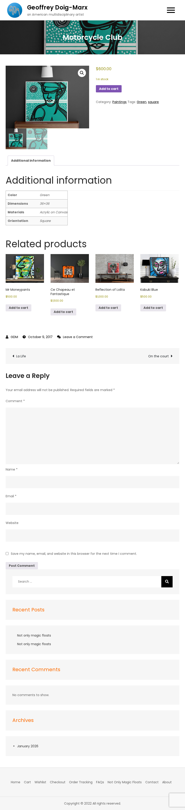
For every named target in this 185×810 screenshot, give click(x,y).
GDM (14, 337)
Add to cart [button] (18, 307)
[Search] (167, 581)
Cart (27, 782)
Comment (15, 401)
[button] (82, 73)
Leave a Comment (78, 337)
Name (12, 469)
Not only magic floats (34, 635)
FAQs (100, 782)
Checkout (57, 782)
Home (15, 782)
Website (12, 523)
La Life (21, 356)
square (153, 102)
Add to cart (108, 89)
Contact (152, 782)
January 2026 (27, 746)
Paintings (119, 102)
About (167, 782)
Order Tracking (80, 782)
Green (141, 102)
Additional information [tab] (31, 160)
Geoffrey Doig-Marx (57, 7)
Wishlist (40, 782)
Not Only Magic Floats (125, 782)
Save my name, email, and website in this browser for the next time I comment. (74, 553)
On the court (158, 356)
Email (11, 496)
